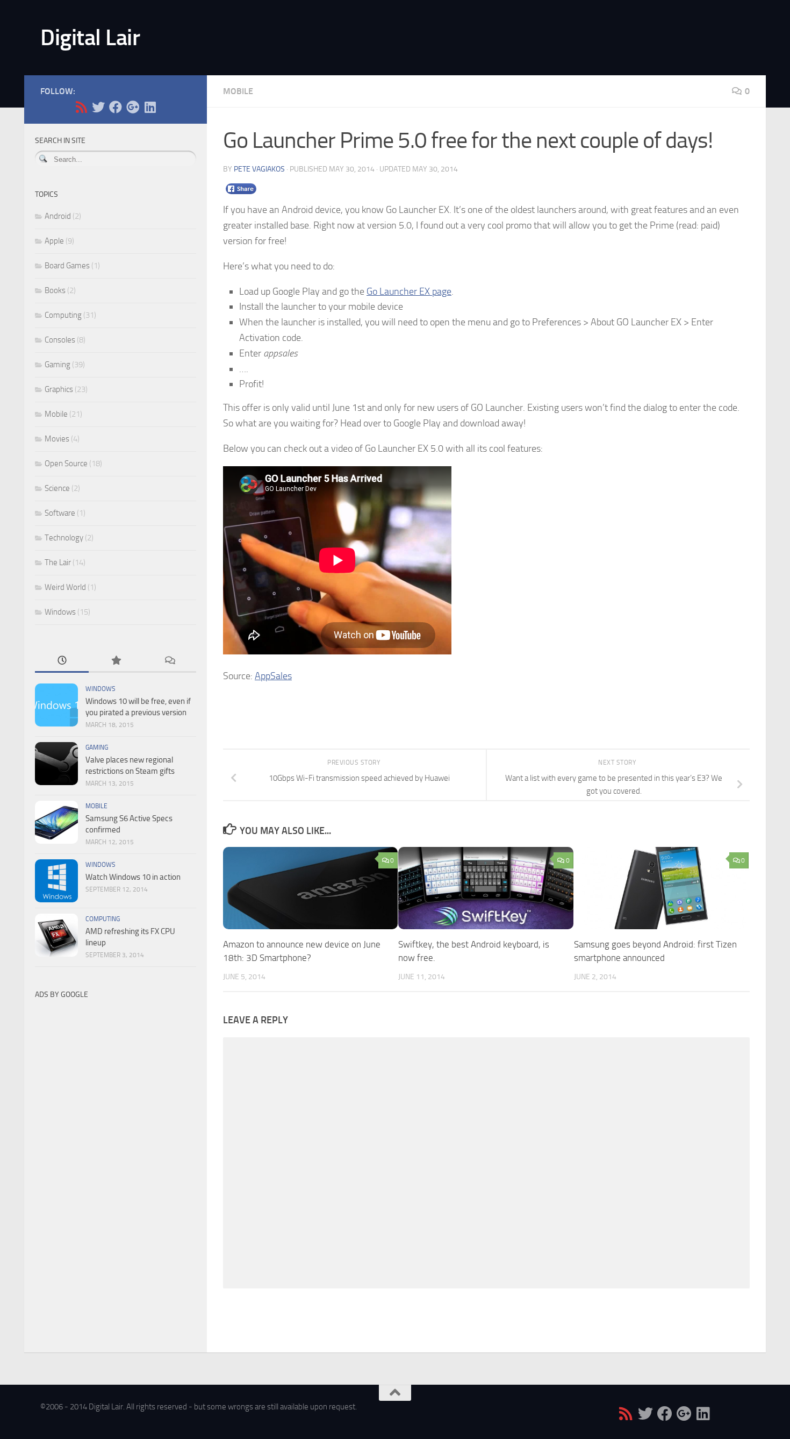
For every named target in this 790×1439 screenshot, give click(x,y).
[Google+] (132, 107)
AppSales (273, 676)
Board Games (67, 265)
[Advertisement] (115, 1166)
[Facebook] (115, 107)
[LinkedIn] (149, 107)
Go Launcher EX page (409, 291)
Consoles (60, 340)
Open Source (66, 463)
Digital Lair (90, 37)
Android (58, 216)
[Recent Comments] (169, 661)
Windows (60, 612)
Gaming (57, 364)
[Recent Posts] (62, 661)
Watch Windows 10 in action (133, 877)
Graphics (59, 389)
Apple (54, 241)
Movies (57, 439)
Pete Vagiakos (259, 169)
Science (57, 488)
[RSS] (81, 107)
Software (60, 513)
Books (55, 290)
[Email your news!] (167, 107)
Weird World (65, 587)
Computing (63, 315)
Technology (64, 538)
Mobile (238, 91)
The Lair (58, 562)
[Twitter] (98, 107)
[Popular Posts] (115, 661)
